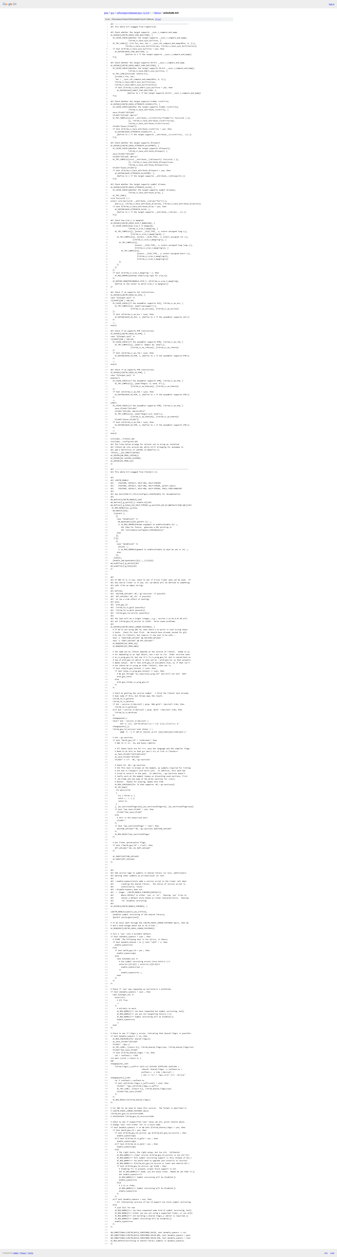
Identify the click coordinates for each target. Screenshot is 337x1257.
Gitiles (15, 1253)
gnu (106, 12)
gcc (112, 12)
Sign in (331, 4)
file (158, 19)
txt (326, 1253)
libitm (157, 12)
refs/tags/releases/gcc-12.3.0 (133, 12)
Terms (30, 1253)
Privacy (23, 1253)
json (332, 1253)
